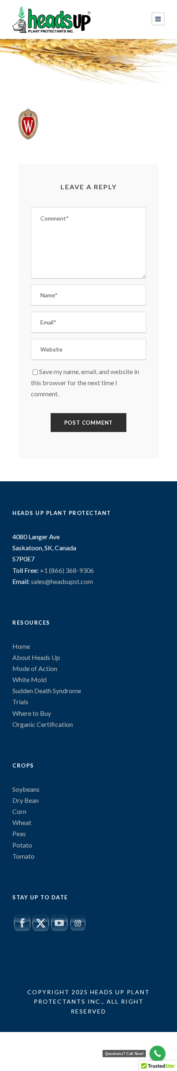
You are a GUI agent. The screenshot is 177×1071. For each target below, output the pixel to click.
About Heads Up (36, 657)
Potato (22, 845)
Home (21, 646)
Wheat (21, 822)
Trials (20, 702)
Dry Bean (25, 800)
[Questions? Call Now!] (157, 1054)
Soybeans (26, 789)
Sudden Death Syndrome (46, 690)
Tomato (23, 856)
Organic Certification (42, 724)
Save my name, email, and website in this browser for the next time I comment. (85, 383)
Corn (19, 811)
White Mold (29, 679)
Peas (19, 833)
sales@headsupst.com (62, 581)
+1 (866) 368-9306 (66, 570)
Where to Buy (31, 713)
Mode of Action (34, 668)
